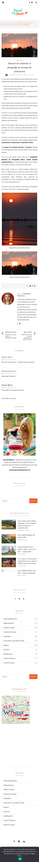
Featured (6, 649)
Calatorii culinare (9, 628)
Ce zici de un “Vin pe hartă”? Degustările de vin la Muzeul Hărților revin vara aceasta (27, 561)
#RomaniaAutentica (10, 619)
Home (2, 23)
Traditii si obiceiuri (9, 658)
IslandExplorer (8, 654)
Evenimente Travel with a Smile (13, 641)
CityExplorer (7, 636)
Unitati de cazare (9, 663)
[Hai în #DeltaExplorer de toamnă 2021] (9, 538)
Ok (20, 859)
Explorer (9, 23)
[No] (36, 854)
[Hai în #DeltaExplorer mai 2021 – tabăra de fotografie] (9, 574)
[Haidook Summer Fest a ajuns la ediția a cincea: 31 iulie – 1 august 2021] (9, 550)
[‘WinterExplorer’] (16, 710)
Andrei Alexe (7, 357)
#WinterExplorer (8, 623)
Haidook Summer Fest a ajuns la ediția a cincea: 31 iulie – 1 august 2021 (27, 549)
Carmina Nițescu (16, 75)
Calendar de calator (10, 632)
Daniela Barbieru (9, 371)
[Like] (27, 286)
